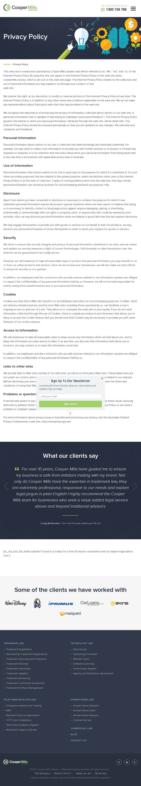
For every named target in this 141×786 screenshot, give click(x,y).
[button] (70, 381)
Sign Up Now (70, 403)
